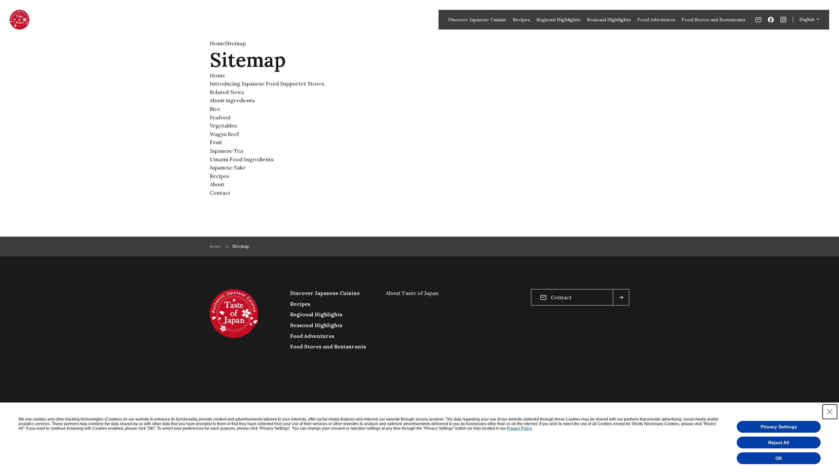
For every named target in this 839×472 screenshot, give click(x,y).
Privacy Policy (519, 428)
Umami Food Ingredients (242, 159)
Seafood (220, 117)
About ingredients (232, 100)
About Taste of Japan (412, 293)
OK (778, 458)
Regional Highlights (558, 20)
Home (217, 43)
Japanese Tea (226, 151)
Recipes (521, 20)
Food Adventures (656, 20)
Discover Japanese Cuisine (477, 20)
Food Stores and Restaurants (714, 20)
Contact (220, 192)
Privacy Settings (779, 426)
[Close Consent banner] (830, 411)
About (217, 184)
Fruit (216, 142)
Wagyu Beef (224, 134)
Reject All (778, 442)
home (215, 246)
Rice (215, 109)
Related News (227, 92)
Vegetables (223, 125)
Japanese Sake (227, 167)
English (806, 19)
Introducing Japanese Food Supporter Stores (267, 83)
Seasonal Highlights (609, 20)
